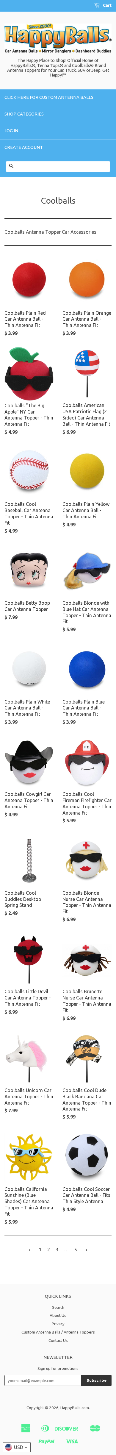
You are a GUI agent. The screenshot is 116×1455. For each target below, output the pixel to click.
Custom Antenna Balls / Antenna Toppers (58, 1332)
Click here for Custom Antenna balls (48, 97)
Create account (23, 147)
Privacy (58, 1323)
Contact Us (58, 1340)
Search (58, 1307)
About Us (58, 1315)
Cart (107, 5)
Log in (11, 130)
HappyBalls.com (74, 1407)
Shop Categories (27, 113)
